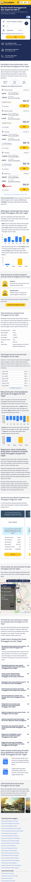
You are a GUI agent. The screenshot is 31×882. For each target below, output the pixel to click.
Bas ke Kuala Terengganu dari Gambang (10, 825)
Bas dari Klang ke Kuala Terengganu (9, 834)
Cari (24, 106)
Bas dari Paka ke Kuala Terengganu (9, 852)
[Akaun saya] (17, 2)
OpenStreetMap (23, 613)
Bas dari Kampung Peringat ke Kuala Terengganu (12, 832)
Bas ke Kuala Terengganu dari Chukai (10, 822)
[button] (19, 602)
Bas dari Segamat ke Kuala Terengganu (10, 859)
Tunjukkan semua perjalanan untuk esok (16, 194)
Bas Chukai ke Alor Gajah (7, 879)
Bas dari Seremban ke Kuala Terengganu (10, 861)
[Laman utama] (8, 2)
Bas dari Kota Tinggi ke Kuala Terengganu (11, 839)
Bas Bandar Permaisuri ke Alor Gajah (10, 877)
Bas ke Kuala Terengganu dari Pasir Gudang (11, 830)
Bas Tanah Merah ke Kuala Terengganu (10, 869)
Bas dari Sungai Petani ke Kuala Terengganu (11, 866)
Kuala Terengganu (13, 582)
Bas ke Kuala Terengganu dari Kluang (10, 837)
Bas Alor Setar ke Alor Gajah (8, 874)
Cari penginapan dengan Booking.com (13, 33)
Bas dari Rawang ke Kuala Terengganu (10, 857)
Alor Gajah (26, 582)
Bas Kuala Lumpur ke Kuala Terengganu (10, 842)
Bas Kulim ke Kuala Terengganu (8, 847)
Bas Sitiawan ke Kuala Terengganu (9, 864)
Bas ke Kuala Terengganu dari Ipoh (9, 827)
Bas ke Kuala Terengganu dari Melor (10, 849)
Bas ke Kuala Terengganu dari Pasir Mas (10, 854)
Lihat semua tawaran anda (15, 305)
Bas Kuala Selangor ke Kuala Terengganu (11, 844)
